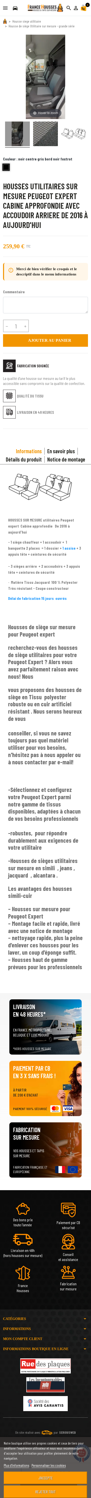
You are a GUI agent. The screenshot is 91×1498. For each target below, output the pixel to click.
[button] (76, 8)
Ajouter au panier (45, 340)
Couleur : (37, 158)
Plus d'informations (16, 1465)
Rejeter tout (45, 1491)
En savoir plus (61, 451)
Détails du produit (24, 459)
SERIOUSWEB (67, 1432)
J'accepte (45, 1477)
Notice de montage (66, 459)
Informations (29, 451)
